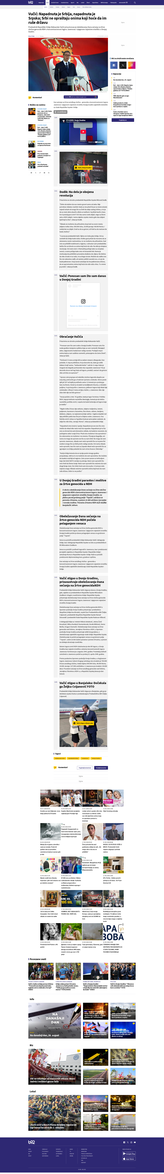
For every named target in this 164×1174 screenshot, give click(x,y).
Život (29, 1156)
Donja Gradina (96, 758)
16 (33, 125)
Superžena (45, 1156)
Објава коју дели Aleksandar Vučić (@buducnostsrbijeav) (83, 325)
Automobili (59, 1153)
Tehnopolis (59, 1151)
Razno (32, 1032)
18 (33, 141)
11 (133, 1096)
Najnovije (41, 2)
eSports (58, 1149)
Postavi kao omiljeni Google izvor (75, 97)
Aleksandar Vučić (60, 758)
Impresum (84, 1151)
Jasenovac (85, 758)
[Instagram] (131, 65)
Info (29, 1149)
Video (71, 1149)
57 (33, 162)
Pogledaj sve (123, 120)
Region (86, 1076)
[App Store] (129, 1159)
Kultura (44, 1153)
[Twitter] (123, 65)
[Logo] (30, 2)
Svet (113, 1011)
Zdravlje (44, 1149)
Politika (31, 36)
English (72, 1153)
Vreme (71, 1156)
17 (33, 109)
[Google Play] (129, 1154)
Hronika (114, 1028)
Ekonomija (33, 1122)
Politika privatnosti (87, 1156)
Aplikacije (84, 1158)
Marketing (84, 1149)
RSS (82, 1160)
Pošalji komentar (101, 768)
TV (70, 1151)
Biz (29, 1153)
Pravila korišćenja (86, 1153)
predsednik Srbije (73, 758)
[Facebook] (114, 65)
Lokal (57, 1156)
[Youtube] (135, 1142)
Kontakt (83, 1162)
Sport (30, 1151)
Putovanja (45, 1151)
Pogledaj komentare (85, 768)
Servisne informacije (118, 1124)
